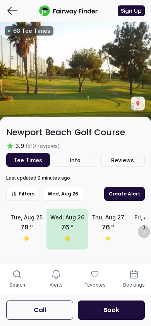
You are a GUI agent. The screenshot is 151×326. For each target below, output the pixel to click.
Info (75, 160)
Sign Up (131, 11)
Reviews (122, 160)
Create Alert (124, 193)
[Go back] (12, 11)
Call (40, 310)
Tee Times (28, 160)
